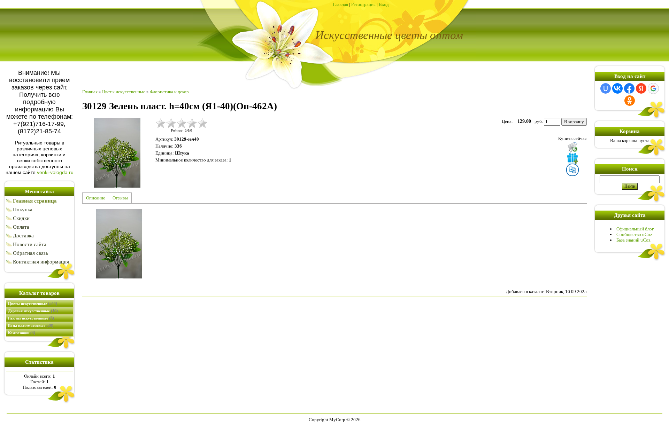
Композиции (21, 332)
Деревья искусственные (33, 310)
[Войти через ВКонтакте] (617, 88)
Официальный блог (635, 228)
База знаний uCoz (633, 240)
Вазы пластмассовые (30, 325)
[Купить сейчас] (572, 146)
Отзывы (120, 197)
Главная (340, 4)
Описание (95, 197)
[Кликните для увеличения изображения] (117, 153)
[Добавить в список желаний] (572, 158)
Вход (384, 4)
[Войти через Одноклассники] (629, 100)
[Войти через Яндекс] (641, 88)
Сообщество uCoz (634, 234)
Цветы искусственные (32, 303)
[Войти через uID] (605, 88)
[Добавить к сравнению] (572, 169)
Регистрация (363, 4)
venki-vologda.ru (55, 172)
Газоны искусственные (31, 318)
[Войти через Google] (653, 88)
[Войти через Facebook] (629, 88)
